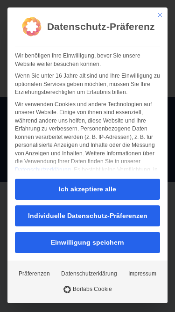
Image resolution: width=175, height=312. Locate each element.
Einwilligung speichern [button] (87, 242)
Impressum (142, 273)
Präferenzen (34, 273)
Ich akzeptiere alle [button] (87, 189)
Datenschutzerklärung (43, 170)
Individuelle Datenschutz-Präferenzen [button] (87, 215)
